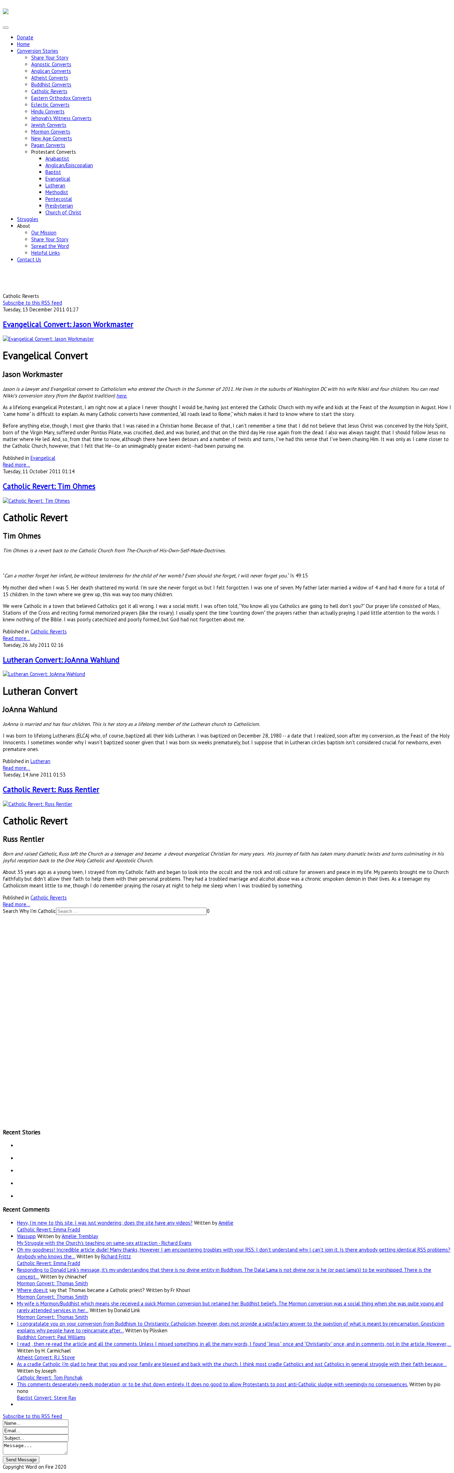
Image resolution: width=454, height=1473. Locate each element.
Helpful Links (45, 252)
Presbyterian (59, 205)
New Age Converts (51, 138)
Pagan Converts (48, 145)
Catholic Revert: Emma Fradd (48, 1229)
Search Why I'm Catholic (29, 911)
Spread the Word (50, 246)
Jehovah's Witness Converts (61, 118)
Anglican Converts (51, 71)
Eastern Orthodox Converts (61, 98)
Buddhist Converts (51, 84)
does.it (40, 1290)
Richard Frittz (116, 1256)
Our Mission (43, 232)
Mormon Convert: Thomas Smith (52, 1283)
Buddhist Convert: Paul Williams (51, 1337)
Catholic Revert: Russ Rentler (51, 789)
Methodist (56, 192)
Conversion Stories (37, 50)
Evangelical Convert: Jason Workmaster (68, 324)
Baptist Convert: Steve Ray (46, 1397)
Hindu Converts (48, 111)
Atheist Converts (49, 77)
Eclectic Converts (50, 104)
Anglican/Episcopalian (69, 165)
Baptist (53, 172)
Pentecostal (58, 199)
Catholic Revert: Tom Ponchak (50, 1377)
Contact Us (29, 259)
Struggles (27, 219)
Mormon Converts (50, 131)
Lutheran (55, 185)
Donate (25, 37)
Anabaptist (57, 158)
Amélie (225, 1222)
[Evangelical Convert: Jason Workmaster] (48, 338)
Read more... (16, 464)
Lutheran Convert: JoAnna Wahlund (61, 660)
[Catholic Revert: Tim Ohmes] (36, 500)
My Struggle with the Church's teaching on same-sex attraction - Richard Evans (104, 1243)
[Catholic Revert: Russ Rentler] (37, 804)
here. (121, 395)
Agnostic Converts (51, 64)
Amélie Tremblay (80, 1236)
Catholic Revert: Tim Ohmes (49, 486)
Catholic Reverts (49, 91)
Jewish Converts (48, 125)
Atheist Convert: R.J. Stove (46, 1357)
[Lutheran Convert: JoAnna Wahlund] (44, 674)
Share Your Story (49, 57)
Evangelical (57, 178)
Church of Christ (63, 212)
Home (23, 44)
